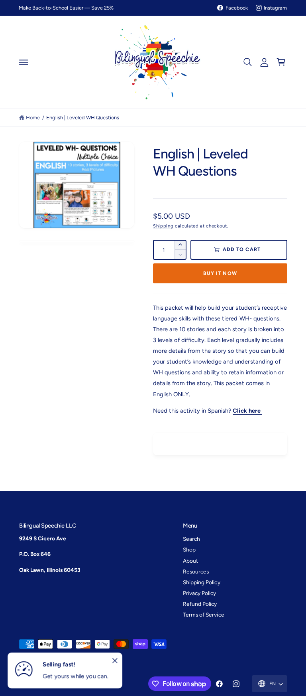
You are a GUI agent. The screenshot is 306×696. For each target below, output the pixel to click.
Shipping (163, 226)
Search (191, 539)
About (190, 561)
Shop (189, 549)
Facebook (237, 8)
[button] (23, 62)
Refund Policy (200, 604)
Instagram (275, 8)
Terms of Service (203, 614)
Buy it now (220, 273)
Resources (196, 571)
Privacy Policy (199, 593)
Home (33, 118)
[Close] (114, 660)
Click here (247, 410)
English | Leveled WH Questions (82, 118)
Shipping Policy (201, 582)
